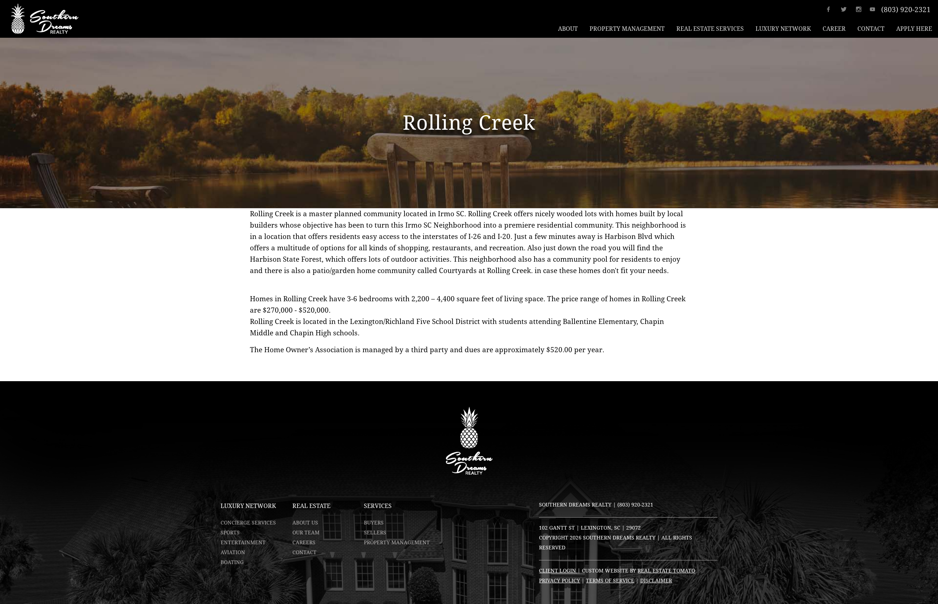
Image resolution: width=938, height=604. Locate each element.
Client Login (558, 571)
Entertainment (243, 542)
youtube (875, 9)
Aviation (233, 552)
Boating (232, 562)
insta (861, 9)
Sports (230, 532)
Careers (303, 542)
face (833, 9)
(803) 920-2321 (906, 10)
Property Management (397, 542)
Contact (304, 552)
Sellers (375, 532)
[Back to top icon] (903, 589)
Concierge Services (248, 523)
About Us (305, 523)
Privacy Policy (559, 580)
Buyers (374, 523)
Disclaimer (656, 580)
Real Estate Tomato (666, 571)
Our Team (306, 532)
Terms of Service (610, 580)
